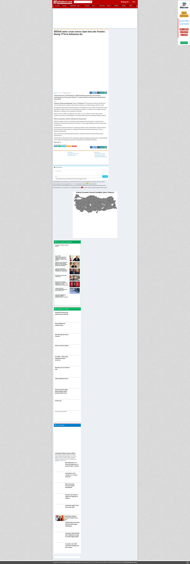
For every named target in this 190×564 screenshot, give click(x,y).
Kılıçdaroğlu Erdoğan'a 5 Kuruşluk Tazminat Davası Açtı (71, 517)
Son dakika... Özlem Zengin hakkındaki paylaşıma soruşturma (101, 155)
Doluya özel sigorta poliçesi (61, 345)
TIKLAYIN (184, 42)
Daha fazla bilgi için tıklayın (130, 562)
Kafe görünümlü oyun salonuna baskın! (60, 324)
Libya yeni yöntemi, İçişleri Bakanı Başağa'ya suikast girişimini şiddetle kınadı (61, 391)
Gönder (104, 176)
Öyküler (124, 5)
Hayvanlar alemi (67, 5)
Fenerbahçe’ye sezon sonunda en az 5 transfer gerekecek (71, 474)
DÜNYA (56, 93)
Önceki (71, 152)
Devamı (64, 460)
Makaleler (111, 5)
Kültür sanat (96, 5)
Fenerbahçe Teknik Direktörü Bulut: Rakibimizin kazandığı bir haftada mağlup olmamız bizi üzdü (72, 535)
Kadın (72, 5)
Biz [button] (134, 2)
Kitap (87, 5)
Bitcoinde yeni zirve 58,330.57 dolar (73, 154)
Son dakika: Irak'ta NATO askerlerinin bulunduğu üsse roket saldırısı (72, 545)
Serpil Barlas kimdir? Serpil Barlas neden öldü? (72, 506)
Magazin (102, 5)
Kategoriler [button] (125, 2)
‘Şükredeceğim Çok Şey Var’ (61, 378)
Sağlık (132, 5)
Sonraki (96, 152)
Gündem (58, 5)
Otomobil (118, 5)
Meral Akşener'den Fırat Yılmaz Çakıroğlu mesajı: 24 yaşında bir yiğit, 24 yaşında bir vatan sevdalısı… (72, 465)
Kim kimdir (81, 5)
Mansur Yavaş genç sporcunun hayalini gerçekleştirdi (69, 485)
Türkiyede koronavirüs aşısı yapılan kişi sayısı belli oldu (61, 313)
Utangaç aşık (58, 400)
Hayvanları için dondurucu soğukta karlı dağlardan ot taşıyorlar (71, 496)
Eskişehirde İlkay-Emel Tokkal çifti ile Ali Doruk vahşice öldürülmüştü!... (72, 524)
